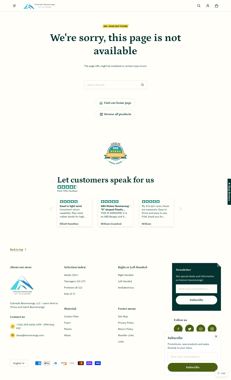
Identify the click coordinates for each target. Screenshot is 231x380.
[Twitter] (189, 329)
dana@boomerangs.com (30, 335)
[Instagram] (212, 329)
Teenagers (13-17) (74, 281)
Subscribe (196, 300)
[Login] (207, 5)
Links (121, 341)
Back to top (16, 249)
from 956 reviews (67, 190)
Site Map (123, 316)
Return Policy (125, 329)
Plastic (68, 329)
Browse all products (117, 114)
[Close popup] (216, 336)
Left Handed (125, 281)
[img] (117, 187)
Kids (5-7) (69, 293)
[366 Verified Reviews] (115, 165)
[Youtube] (200, 329)
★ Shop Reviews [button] (229, 191)
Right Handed (125, 275)
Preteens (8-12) (73, 287)
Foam (67, 322)
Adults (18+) (71, 275)
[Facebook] (178, 329)
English (17, 363)
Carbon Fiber (71, 316)
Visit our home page (117, 103)
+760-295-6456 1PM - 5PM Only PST (35, 326)
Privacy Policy (126, 322)
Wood (67, 335)
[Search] (142, 84)
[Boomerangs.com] (39, 6)
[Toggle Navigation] (14, 5)
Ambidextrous (126, 287)
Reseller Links (126, 335)
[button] (199, 5)
